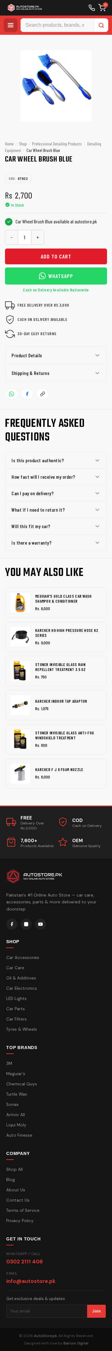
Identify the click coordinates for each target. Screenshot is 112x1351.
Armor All (15, 1114)
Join (96, 1311)
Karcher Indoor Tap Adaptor (61, 701)
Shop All (14, 1169)
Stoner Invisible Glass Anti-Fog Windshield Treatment (64, 735)
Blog (10, 1179)
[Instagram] (26, 924)
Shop (23, 143)
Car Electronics (21, 988)
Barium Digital (75, 1343)
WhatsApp (60, 275)
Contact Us (18, 1200)
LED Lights (16, 998)
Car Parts (15, 1008)
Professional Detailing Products (57, 143)
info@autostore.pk (30, 1281)
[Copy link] (42, 393)
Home (9, 143)
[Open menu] (10, 25)
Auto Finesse (19, 1135)
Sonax (12, 1104)
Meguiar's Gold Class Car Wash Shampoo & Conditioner (63, 599)
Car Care (15, 967)
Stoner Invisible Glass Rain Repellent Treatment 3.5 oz (60, 667)
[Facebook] (11, 924)
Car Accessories (22, 957)
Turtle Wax (16, 1094)
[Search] (101, 25)
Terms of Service (23, 1210)
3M (9, 1063)
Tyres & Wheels (21, 1029)
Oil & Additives (21, 978)
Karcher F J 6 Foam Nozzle (59, 769)
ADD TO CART (56, 256)
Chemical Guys (21, 1084)
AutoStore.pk (45, 1335)
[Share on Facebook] (27, 393)
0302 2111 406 (24, 1261)
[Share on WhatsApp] (11, 393)
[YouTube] (40, 924)
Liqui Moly (16, 1125)
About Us (15, 1190)
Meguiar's (15, 1073)
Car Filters (16, 1019)
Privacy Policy (20, 1220)
